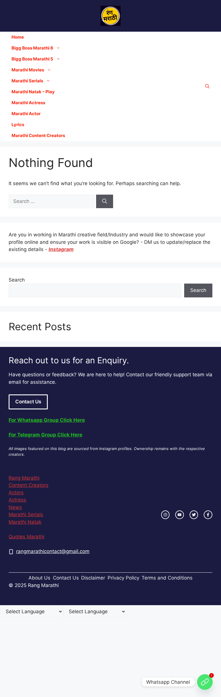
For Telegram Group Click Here (45, 435)
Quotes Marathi (26, 537)
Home (18, 37)
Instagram (61, 249)
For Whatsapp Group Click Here (47, 420)
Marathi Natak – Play (33, 91)
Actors (16, 492)
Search (17, 280)
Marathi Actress (28, 102)
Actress (17, 500)
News (15, 507)
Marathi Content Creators (38, 135)
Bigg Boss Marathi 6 (32, 48)
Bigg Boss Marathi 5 (32, 59)
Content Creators (28, 485)
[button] (207, 86)
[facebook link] (208, 514)
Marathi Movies (28, 70)
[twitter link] (194, 514)
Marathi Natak (25, 522)
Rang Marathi (24, 478)
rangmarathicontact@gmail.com (52, 551)
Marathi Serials (27, 80)
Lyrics (18, 124)
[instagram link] (165, 514)
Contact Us (28, 401)
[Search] (104, 201)
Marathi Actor (26, 113)
